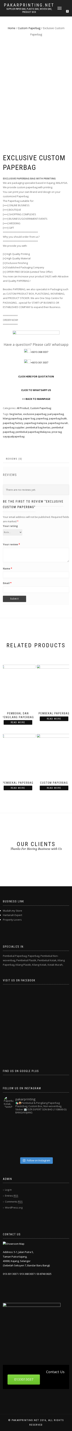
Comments (14, 1201)
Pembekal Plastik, (26, 960)
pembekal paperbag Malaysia (33, 432)
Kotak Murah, (55, 964)
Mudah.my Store (12, 910)
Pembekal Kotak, (47, 960)
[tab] (14, 459)
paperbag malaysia (35, 423)
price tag (57, 432)
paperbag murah (58, 423)
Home (11, 28)
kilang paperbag (12, 418)
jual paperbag (55, 414)
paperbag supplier (14, 427)
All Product (23, 408)
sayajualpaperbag (13, 436)
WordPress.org (13, 1207)
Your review (11, 544)
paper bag (29, 418)
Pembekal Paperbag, (15, 956)
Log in (8, 1189)
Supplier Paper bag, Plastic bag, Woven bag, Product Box (29, 10)
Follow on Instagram (38, 1160)
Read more (18, 722)
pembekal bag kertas (38, 427)
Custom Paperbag (29, 28)
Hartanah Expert (12, 915)
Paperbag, (34, 956)
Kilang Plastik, (23, 964)
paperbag (42, 418)
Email (7, 583)
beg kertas (16, 414)
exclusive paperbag (34, 414)
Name (7, 568)
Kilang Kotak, (39, 964)
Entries (11, 1195)
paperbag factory (13, 423)
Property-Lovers (12, 919)
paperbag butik (58, 418)
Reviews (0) (14, 458)
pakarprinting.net (29, 5)
